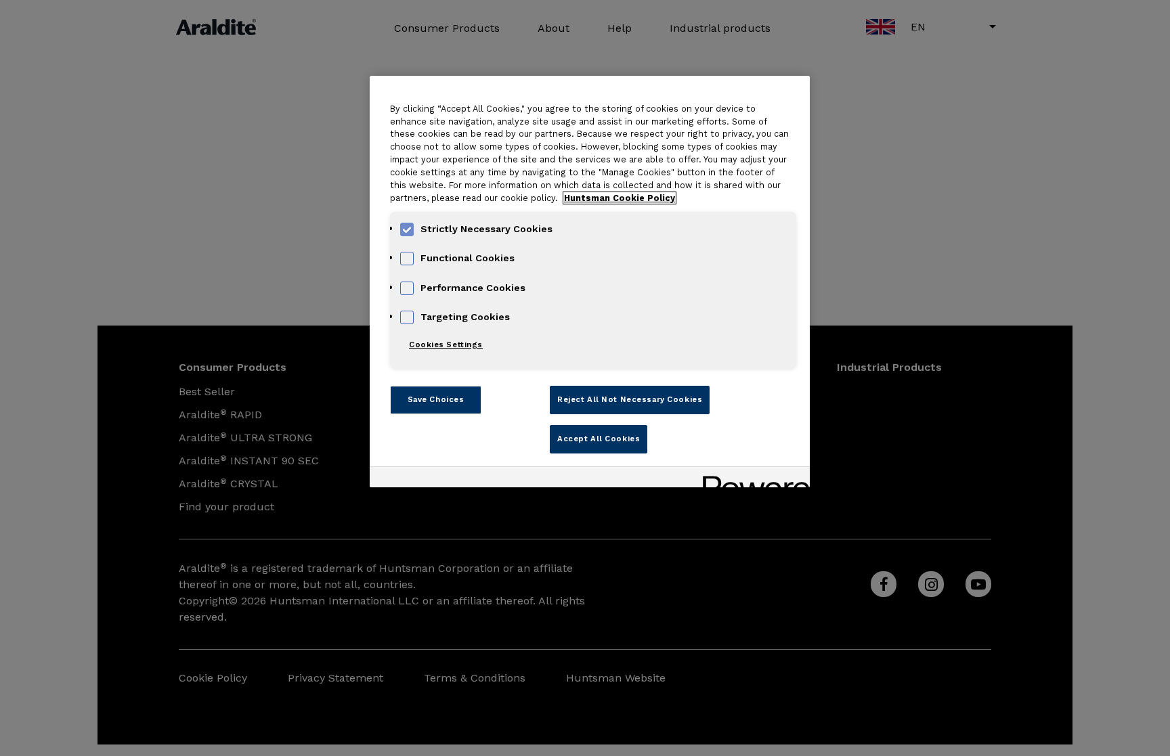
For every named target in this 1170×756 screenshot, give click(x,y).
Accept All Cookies (598, 438)
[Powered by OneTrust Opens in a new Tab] (751, 478)
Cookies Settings (446, 344)
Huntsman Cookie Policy (619, 198)
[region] (590, 281)
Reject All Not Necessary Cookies (629, 399)
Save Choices (436, 399)
